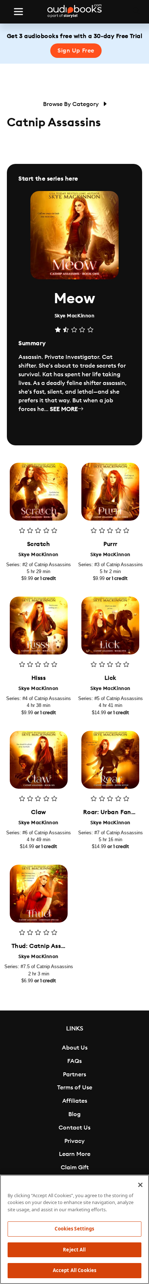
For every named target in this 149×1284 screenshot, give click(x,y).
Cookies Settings (74, 1228)
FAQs (74, 1061)
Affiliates (74, 1101)
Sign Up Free (76, 51)
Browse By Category (71, 104)
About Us (75, 1048)
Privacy (74, 1141)
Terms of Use (74, 1087)
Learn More (74, 1154)
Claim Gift (75, 1167)
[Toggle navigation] (18, 11)
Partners (74, 1074)
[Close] (140, 1185)
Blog (74, 1114)
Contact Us (74, 1128)
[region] (74, 1229)
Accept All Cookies (74, 1270)
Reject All (74, 1249)
